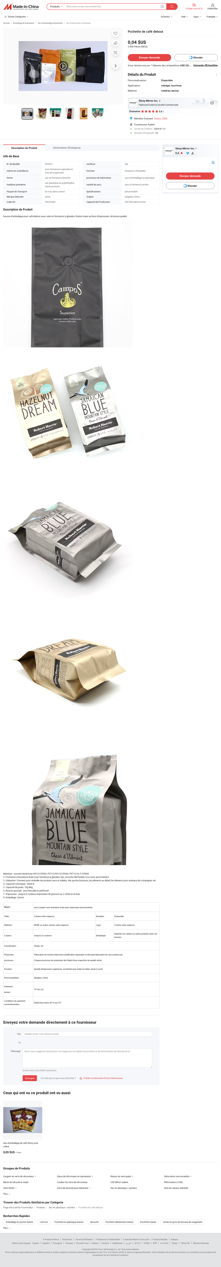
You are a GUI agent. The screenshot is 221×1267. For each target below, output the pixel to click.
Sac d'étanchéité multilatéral (78, 23)
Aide (183, 16)
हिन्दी (155, 1243)
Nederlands (117, 1243)
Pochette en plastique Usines (69, 1221)
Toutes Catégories (17, 16)
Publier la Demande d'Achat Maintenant (101, 1078)
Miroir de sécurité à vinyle (15, 1182)
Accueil (6, 23)
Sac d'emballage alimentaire (50, 23)
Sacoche (94, 1221)
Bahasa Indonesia (201, 1243)
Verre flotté (8, 1188)
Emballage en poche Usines (19, 1221)
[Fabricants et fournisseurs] (21, 6)
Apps (196, 16)
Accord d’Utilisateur (84, 1239)
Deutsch (105, 1243)
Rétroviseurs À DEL (173, 1182)
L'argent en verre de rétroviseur (18, 1176)
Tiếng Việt (185, 1243)
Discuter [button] (198, 57)
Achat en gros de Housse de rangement (182, 1221)
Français (69, 1243)
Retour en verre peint (120, 1176)
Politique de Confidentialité (108, 1239)
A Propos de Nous (51, 1239)
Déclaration (67, 1239)
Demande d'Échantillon (205, 65)
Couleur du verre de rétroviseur (72, 1182)
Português (57, 1243)
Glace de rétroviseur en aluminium (74, 1176)
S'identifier (212, 8)
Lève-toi (44, 1221)
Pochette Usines (148, 1221)
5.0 (177, 153)
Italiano (95, 1243)
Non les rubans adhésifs (176, 1188)
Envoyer (29, 1078)
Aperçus (174, 1239)
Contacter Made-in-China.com (136, 1239)
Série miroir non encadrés (176, 1176)
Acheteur (165, 16)
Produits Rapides (160, 1239)
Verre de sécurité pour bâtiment (72, 1188)
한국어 (137, 1243)
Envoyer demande (149, 57)
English (36, 1243)
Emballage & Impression (23, 23)
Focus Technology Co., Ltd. (109, 1249)
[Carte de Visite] (213, 162)
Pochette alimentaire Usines (119, 1221)
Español (46, 1243)
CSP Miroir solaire (119, 1182)
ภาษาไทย (164, 1243)
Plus (5, 1227)
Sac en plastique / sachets (123, 1188)
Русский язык (82, 1243)
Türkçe (174, 1243)
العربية (128, 1243)
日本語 (147, 1243)
